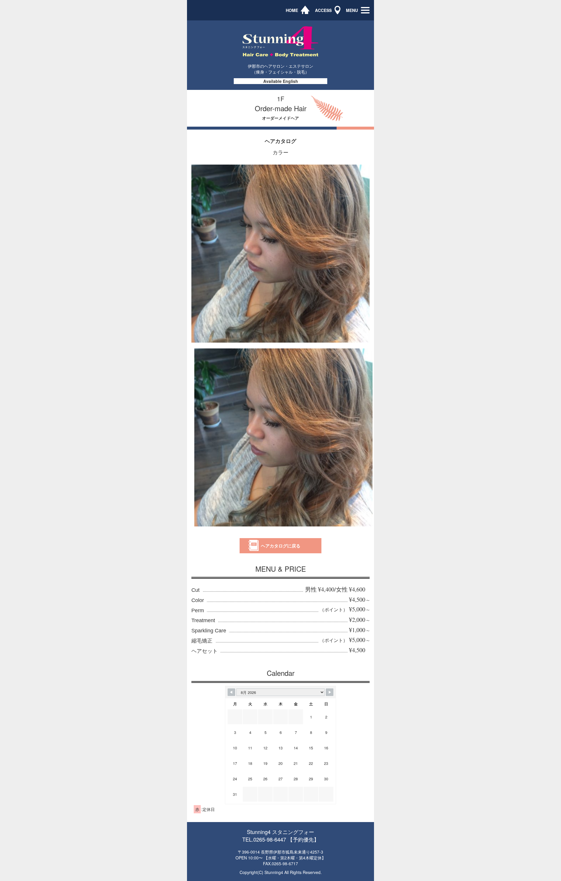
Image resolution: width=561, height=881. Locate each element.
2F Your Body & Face (437, 85)
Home (423, 30)
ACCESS (323, 10)
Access (424, 122)
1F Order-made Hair (436, 48)
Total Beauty (429, 103)
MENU (352, 10)
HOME (292, 10)
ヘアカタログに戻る (280, 545)
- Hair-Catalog (430, 66)
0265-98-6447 (269, 839)
